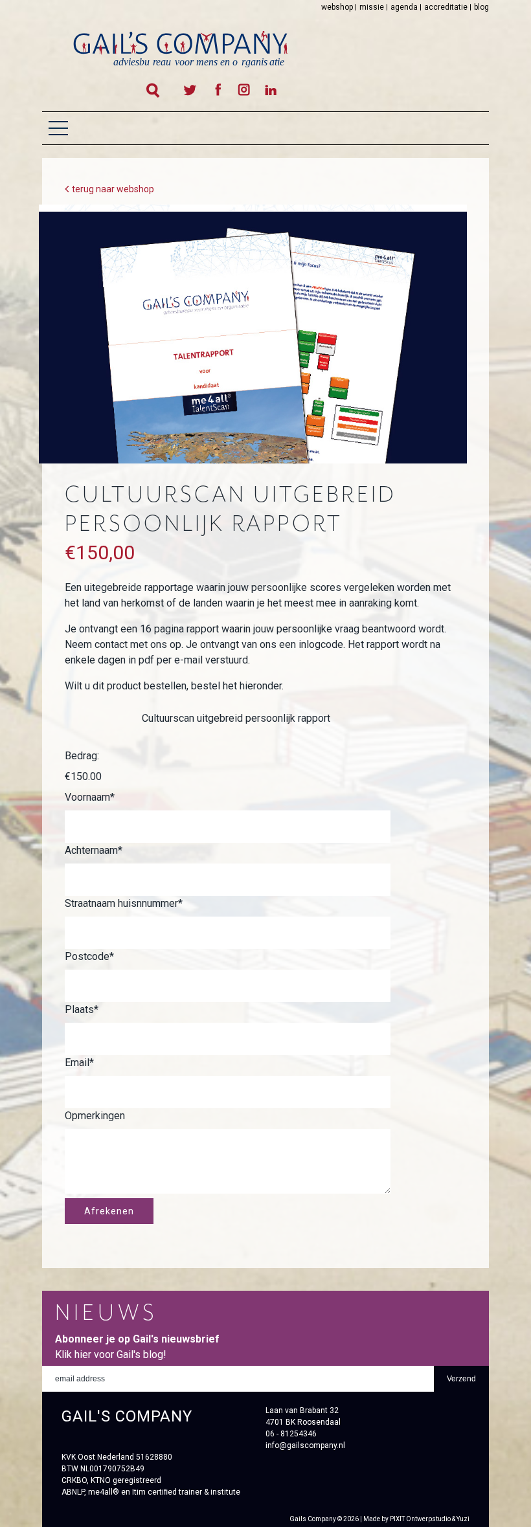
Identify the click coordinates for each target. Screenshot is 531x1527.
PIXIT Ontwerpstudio (420, 1518)
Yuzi (463, 1518)
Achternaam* (93, 850)
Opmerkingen (95, 1115)
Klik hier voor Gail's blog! (110, 1354)
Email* (79, 1062)
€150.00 (83, 776)
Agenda (404, 7)
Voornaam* (90, 797)
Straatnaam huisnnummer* (124, 903)
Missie (371, 7)
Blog (481, 7)
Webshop (337, 7)
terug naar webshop (113, 189)
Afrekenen (109, 1211)
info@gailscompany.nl (305, 1445)
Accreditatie (446, 7)
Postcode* (89, 956)
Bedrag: (82, 756)
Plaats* (81, 1009)
